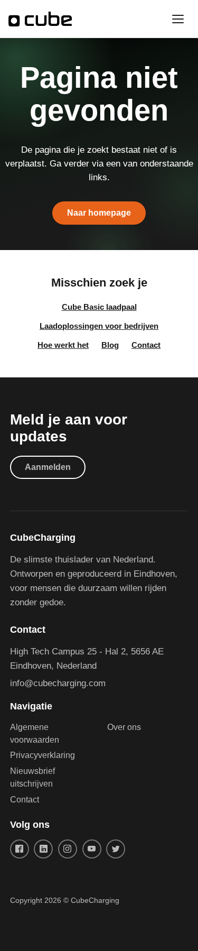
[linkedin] (43, 848)
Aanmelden (48, 467)
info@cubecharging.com (58, 683)
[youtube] (91, 848)
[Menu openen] (178, 19)
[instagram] (67, 848)
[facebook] (19, 848)
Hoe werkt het (63, 344)
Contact (146, 344)
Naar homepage (99, 212)
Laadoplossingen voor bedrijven (99, 325)
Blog (110, 344)
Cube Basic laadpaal (99, 306)
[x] (115, 848)
